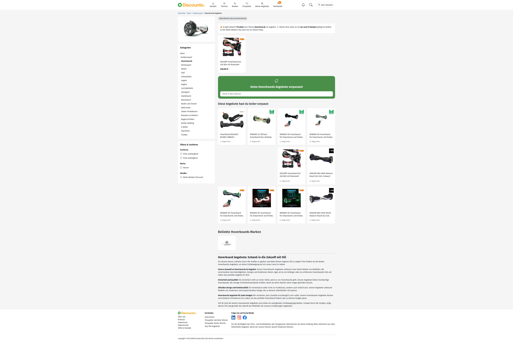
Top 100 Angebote (212, 326)
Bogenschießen (187, 119)
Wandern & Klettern (189, 115)
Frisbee (184, 135)
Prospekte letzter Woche (215, 323)
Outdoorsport (186, 57)
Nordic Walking (187, 123)
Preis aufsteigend (190, 154)
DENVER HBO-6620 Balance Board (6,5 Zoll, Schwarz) (321, 174)
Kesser (186, 168)
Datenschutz (183, 325)
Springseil (185, 92)
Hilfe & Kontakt (184, 328)
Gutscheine (209, 317)
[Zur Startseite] (193, 5)
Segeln (184, 80)
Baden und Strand (189, 104)
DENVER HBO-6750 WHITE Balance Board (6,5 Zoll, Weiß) (320, 215)
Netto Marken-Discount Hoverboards (232, 18)
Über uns (182, 317)
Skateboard (186, 96)
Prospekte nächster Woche (216, 320)
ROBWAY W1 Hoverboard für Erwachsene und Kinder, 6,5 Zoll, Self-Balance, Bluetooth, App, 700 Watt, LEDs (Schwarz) (291, 136)
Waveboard (186, 100)
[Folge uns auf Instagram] (239, 317)
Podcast (181, 319)
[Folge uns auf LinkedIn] (233, 317)
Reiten (184, 69)
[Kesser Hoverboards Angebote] (227, 243)
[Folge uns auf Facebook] (245, 317)
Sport (182, 53)
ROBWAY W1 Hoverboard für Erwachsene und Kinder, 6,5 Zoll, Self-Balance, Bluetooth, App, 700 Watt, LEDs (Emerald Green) (231, 215)
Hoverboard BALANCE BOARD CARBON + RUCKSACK (229, 136)
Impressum (182, 322)
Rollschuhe (186, 108)
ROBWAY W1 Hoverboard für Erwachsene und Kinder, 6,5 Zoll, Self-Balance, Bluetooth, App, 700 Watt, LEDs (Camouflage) (321, 136)
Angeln (184, 84)
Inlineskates (186, 77)
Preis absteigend (190, 158)
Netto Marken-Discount (193, 177)
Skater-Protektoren (189, 111)
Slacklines (185, 131)
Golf (183, 73)
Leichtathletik (187, 88)
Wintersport (186, 65)
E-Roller (184, 127)
